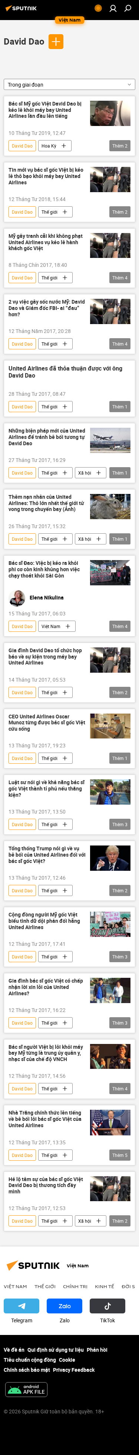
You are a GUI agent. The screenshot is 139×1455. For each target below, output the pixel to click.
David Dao (24, 41)
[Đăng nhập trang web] (113, 8)
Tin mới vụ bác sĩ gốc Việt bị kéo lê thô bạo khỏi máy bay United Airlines (46, 176)
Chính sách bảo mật (27, 1369)
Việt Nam (51, 626)
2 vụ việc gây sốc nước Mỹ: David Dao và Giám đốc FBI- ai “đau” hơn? (47, 308)
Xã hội (84, 473)
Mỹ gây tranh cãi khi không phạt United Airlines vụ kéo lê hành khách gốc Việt (46, 242)
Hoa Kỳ (49, 146)
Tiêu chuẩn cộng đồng (30, 1359)
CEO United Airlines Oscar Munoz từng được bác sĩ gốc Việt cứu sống (47, 723)
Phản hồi (97, 1349)
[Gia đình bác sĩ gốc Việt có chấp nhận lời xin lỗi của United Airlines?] (110, 990)
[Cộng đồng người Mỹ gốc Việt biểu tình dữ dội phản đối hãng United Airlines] (110, 924)
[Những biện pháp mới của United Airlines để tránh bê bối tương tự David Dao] (110, 440)
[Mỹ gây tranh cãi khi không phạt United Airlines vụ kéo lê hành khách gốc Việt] (110, 245)
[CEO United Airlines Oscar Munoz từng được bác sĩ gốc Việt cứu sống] (110, 726)
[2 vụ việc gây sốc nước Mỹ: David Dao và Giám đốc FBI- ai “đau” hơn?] (110, 311)
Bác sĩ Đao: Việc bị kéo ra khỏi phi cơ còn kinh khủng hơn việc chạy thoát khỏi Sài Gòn (44, 569)
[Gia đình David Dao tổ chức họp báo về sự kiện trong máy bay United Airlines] (110, 660)
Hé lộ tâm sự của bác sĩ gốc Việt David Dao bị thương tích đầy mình (46, 1185)
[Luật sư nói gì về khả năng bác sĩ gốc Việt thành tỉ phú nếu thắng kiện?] (110, 792)
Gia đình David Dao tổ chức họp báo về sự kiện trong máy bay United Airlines (45, 656)
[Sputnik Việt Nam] (22, 10)
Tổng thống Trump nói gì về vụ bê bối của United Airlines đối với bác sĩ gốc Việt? (47, 854)
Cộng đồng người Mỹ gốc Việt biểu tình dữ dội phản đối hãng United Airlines (44, 921)
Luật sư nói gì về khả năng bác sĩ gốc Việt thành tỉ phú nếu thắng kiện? (47, 788)
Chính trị (75, 1286)
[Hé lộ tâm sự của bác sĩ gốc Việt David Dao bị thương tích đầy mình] (110, 1189)
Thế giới (49, 212)
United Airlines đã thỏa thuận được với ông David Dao (65, 372)
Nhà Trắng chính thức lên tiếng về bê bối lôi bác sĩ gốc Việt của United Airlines (45, 1119)
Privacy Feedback (74, 1369)
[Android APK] (26, 1390)
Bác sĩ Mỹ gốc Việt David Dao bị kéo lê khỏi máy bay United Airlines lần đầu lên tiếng (45, 110)
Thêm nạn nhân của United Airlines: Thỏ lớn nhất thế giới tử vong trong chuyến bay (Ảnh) (46, 503)
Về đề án (14, 1349)
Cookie (67, 1359)
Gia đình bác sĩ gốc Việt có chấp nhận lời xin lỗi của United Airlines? (46, 987)
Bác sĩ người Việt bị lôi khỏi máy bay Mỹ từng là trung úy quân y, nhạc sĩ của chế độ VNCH (46, 1053)
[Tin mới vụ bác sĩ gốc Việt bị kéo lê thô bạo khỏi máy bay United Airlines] (110, 179)
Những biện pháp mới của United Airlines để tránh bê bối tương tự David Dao (47, 437)
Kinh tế (104, 1286)
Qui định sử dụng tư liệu (55, 1349)
